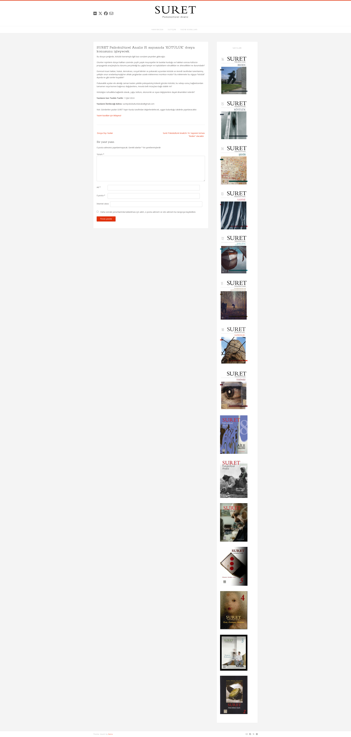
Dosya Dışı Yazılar (105, 133)
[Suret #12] (233, 255)
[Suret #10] (233, 345)
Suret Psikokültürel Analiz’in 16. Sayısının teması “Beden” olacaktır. (184, 134)
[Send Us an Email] (111, 13)
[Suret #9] (233, 391)
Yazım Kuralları (189, 29)
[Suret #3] (233, 653)
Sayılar (237, 48)
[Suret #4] (233, 610)
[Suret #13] (233, 210)
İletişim (172, 29)
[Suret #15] (233, 120)
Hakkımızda (157, 29)
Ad (99, 187)
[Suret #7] (233, 479)
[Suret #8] (233, 435)
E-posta (101, 195)
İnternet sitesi (103, 203)
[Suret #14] (233, 165)
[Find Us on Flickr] (95, 13)
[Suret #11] (233, 300)
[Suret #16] (233, 76)
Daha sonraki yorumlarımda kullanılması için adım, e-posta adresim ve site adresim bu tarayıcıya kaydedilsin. (148, 212)
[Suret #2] (233, 695)
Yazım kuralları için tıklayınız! (109, 115)
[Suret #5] (233, 567)
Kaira (110, 734)
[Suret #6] (233, 523)
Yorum (100, 154)
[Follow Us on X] (100, 13)
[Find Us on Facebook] (106, 13)
